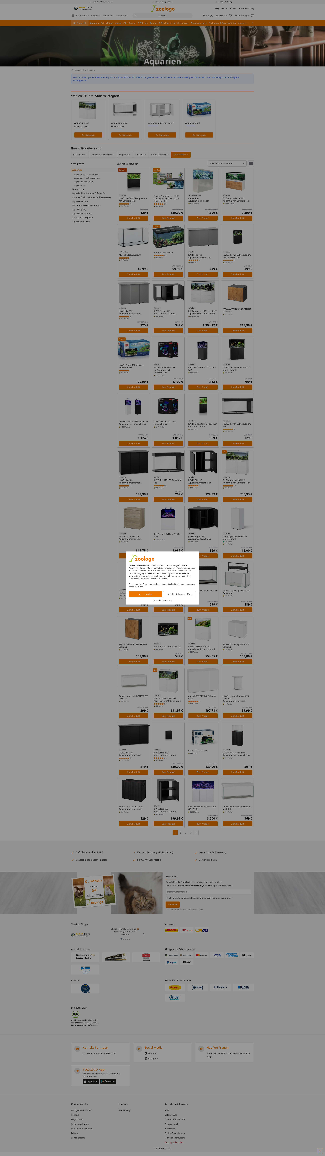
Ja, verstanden (145, 594)
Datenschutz (157, 600)
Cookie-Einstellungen (177, 584)
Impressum (167, 600)
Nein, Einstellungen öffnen (179, 594)
